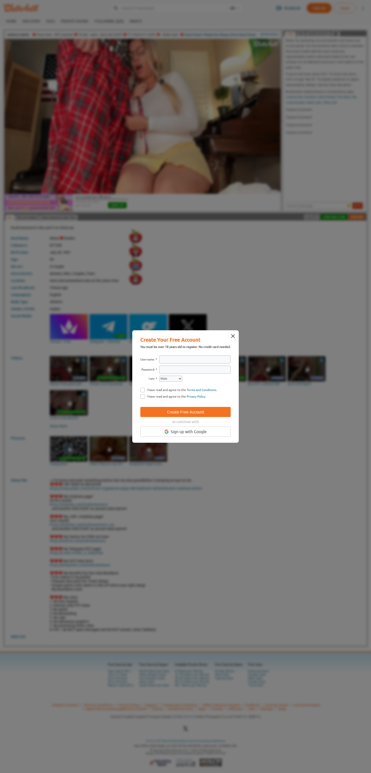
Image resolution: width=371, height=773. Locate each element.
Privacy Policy (196, 396)
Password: (148, 369)
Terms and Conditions (201, 390)
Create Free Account (185, 412)
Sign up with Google (189, 431)
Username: (147, 359)
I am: (152, 378)
